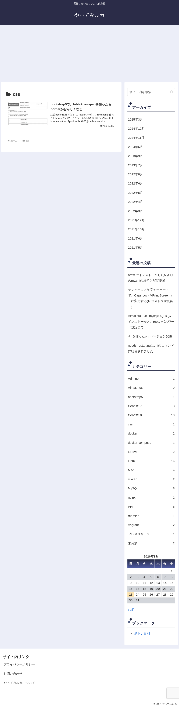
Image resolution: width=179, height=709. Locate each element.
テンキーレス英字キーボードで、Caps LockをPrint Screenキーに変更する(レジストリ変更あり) (150, 298)
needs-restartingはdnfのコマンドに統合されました (151, 348)
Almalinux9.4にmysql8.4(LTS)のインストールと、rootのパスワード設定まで (151, 321)
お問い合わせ (12, 673)
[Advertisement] (89, 53)
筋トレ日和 (142, 633)
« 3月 (131, 610)
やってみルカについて (19, 683)
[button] (172, 92)
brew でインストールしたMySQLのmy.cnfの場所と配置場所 (151, 277)
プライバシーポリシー (19, 664)
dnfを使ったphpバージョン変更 (150, 336)
